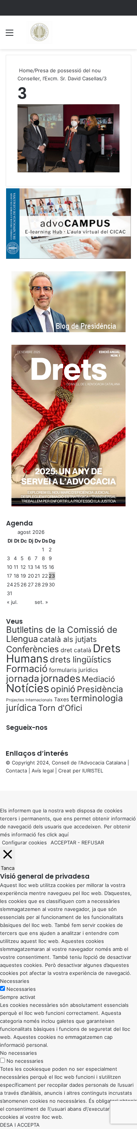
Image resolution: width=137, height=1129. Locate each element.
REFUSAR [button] (92, 842)
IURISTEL (92, 771)
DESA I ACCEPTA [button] (20, 1125)
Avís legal (43, 771)
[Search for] (127, 35)
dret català (76, 650)
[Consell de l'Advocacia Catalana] (39, 32)
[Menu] (9, 35)
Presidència (100, 689)
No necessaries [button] (18, 1053)
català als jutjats (68, 639)
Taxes (61, 699)
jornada (22, 678)
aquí (63, 834)
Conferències (32, 649)
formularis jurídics (73, 670)
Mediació (98, 679)
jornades (60, 678)
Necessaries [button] (14, 981)
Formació (27, 668)
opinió (63, 689)
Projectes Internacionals (29, 699)
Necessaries (21, 989)
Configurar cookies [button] (24, 842)
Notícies (27, 688)
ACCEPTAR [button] (63, 842)
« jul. (12, 602)
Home (25, 70)
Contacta (16, 771)
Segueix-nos (27, 727)
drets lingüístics (80, 659)
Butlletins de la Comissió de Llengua (61, 634)
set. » (41, 602)
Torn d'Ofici (60, 708)
